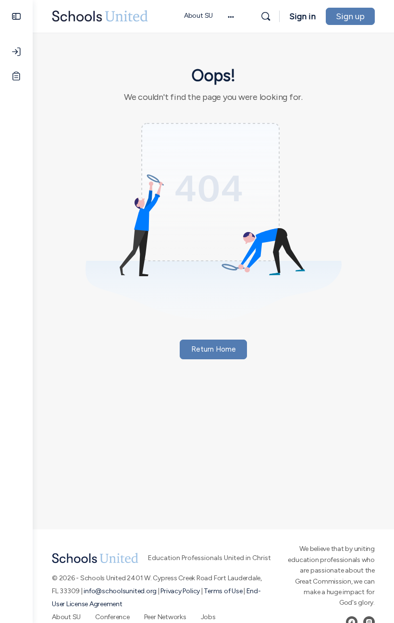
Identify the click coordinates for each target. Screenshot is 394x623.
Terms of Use (223, 591)
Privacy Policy (180, 591)
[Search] (265, 16)
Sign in (302, 16)
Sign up (350, 16)
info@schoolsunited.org (120, 591)
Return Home (213, 349)
